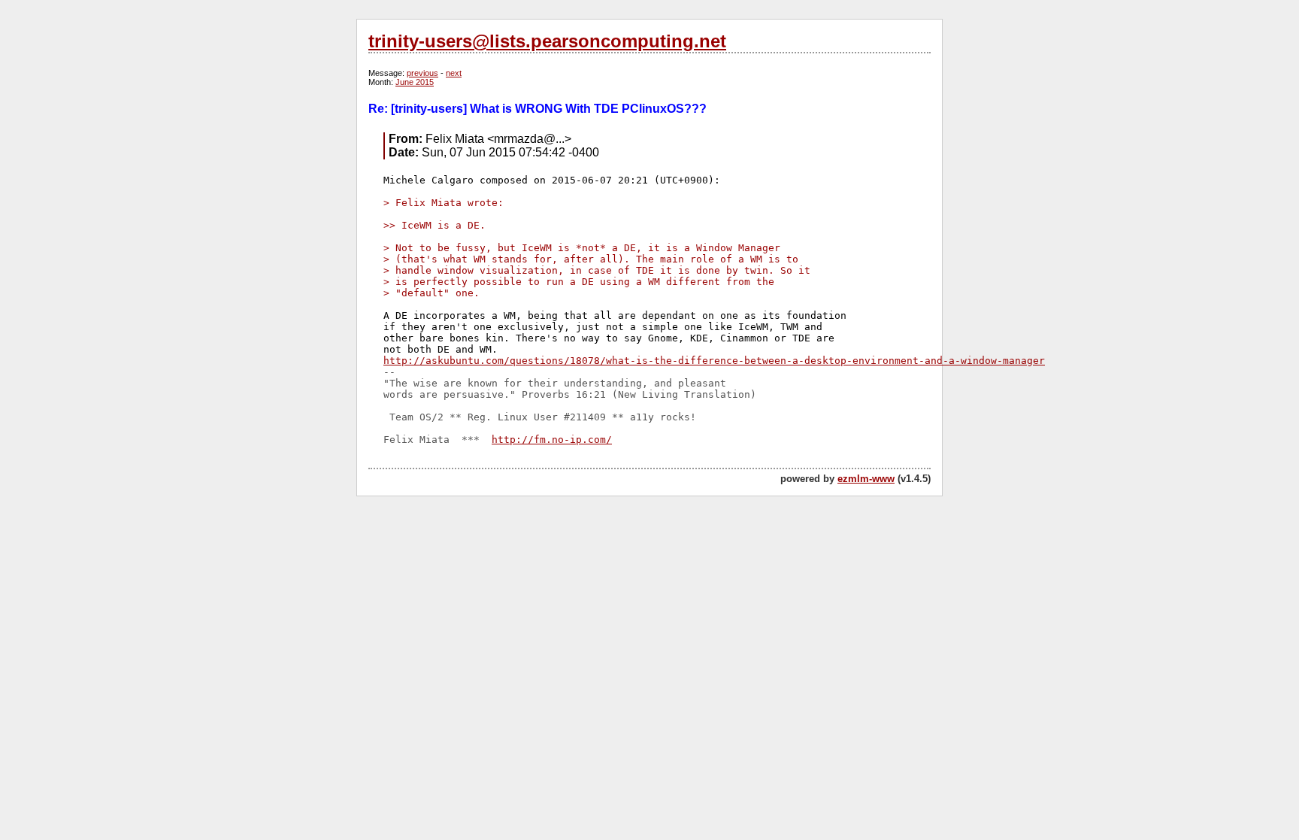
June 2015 (414, 81)
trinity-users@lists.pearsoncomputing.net (547, 41)
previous (422, 72)
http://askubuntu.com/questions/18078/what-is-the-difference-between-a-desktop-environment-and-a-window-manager (714, 360)
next (454, 72)
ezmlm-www (866, 478)
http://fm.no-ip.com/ (552, 439)
